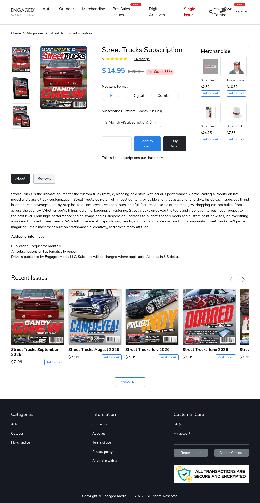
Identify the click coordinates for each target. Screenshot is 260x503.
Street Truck (209, 80)
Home (16, 33)
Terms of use (101, 442)
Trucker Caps (235, 80)
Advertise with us (105, 461)
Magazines (35, 33)
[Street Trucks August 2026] (95, 317)
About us (98, 433)
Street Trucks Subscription (71, 33)
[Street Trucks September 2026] (37, 317)
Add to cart (54, 362)
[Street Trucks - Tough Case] (210, 112)
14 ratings (142, 58)
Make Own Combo (228, 11)
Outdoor (66, 9)
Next (243, 279)
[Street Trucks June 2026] (209, 317)
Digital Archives (157, 12)
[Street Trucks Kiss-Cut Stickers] (210, 66)
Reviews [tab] (44, 178)
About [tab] (20, 178)
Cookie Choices (231, 452)
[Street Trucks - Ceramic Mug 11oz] (236, 112)
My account (182, 433)
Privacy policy (102, 452)
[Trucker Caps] (236, 66)
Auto (47, 9)
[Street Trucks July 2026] (152, 317)
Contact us (100, 424)
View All (129, 382)
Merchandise (93, 9)
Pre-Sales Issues (125, 11)
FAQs (178, 424)
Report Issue (191, 452)
